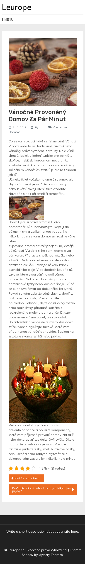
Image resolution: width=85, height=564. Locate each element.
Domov (14, 132)
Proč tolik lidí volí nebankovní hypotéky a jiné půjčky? (41, 489)
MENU (9, 19)
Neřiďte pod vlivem (27, 478)
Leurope (16, 7)
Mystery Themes (51, 555)
